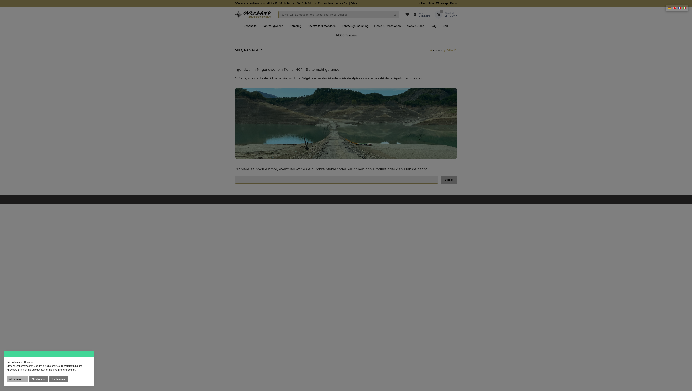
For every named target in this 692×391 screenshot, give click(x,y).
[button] (669, 8)
